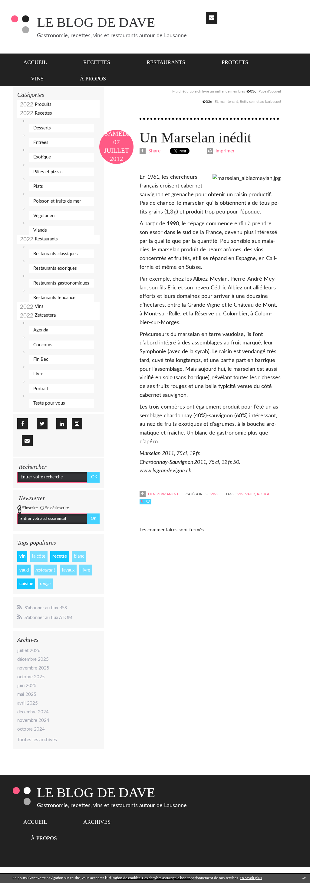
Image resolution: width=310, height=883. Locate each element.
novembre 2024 (33, 720)
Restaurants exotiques (55, 268)
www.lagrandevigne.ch (166, 471)
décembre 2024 (33, 712)
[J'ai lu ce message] (304, 877)
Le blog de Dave (96, 22)
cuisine (26, 584)
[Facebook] (22, 423)
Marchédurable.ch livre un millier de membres (208, 91)
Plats (38, 186)
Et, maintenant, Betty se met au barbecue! (248, 101)
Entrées (40, 142)
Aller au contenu (20, 5)
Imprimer (224, 150)
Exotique (42, 157)
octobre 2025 (31, 677)
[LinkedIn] (61, 423)
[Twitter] (42, 423)
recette (59, 556)
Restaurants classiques (55, 254)
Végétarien (43, 215)
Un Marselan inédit (195, 137)
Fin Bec (40, 359)
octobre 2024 (31, 729)
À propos (93, 79)
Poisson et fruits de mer (57, 201)
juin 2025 (27, 685)
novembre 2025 (33, 668)
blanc (79, 556)
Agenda (40, 330)
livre (85, 570)
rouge (45, 584)
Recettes (96, 62)
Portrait (40, 388)
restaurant (45, 570)
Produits (235, 62)
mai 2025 (26, 694)
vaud (24, 570)
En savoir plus (251, 878)
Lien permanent (163, 494)
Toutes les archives (37, 739)
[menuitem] (39, 62)
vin (22, 556)
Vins (37, 79)
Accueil (35, 62)
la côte (38, 556)
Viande (40, 230)
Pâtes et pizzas (48, 172)
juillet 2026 (29, 650)
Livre (38, 374)
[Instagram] (77, 423)
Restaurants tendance (54, 297)
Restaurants (166, 62)
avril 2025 (27, 703)
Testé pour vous (49, 403)
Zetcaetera (45, 315)
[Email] (211, 18)
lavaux (68, 570)
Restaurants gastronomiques (61, 283)
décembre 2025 (33, 659)
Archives (96, 822)
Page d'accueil (270, 91)
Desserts (42, 128)
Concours (42, 345)
